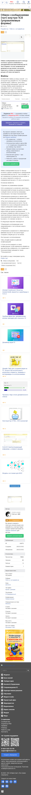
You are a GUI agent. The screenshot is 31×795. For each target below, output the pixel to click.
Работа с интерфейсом (12, 580)
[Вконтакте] (7, 782)
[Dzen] (15, 782)
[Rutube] (7, 786)
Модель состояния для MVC (12, 473)
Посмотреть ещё (15, 486)
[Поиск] (6, 2)
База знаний (8, 678)
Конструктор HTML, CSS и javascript (15, 421)
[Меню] (2, 2)
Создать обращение (10, 755)
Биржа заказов (9, 709)
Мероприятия (9, 703)
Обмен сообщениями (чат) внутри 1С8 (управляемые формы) (15, 19)
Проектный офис (10, 700)
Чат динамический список (8, 263)
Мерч (6, 716)
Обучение (7, 694)
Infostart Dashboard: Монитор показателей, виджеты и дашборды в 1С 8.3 (15, 292)
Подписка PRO (6, 724)
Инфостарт (4, 258)
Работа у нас (5, 730)
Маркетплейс (9, 697)
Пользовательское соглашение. (11, 767)
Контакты (4, 732)
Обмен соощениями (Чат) (8, 265)
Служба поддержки (10, 736)
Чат (18, 260)
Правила (4, 725)
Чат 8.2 (19, 263)
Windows (8, 603)
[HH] (11, 782)
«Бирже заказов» (10, 137)
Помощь (4, 728)
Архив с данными (10, 589)
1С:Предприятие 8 (10, 594)
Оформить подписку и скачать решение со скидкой (15, 123)
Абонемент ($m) (10, 627)
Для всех (8, 584)
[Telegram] (2, 782)
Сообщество (5, 721)
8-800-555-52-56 (7, 748)
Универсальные (9, 599)
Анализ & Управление (12, 684)
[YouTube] (2, 786)
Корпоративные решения (13, 690)
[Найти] (28, 670)
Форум (6, 712)
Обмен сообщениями (9, 260)
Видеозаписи (9, 706)
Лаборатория (9, 681)
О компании (5, 719)
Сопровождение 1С (11, 687)
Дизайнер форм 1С (8, 342)
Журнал (7, 675)
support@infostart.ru (8, 751)
